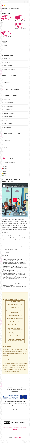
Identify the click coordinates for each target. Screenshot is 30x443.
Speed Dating (7, 62)
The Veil (5, 120)
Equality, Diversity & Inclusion (11, 144)
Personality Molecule (9, 79)
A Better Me (6, 147)
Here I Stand (7, 99)
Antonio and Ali (8, 109)
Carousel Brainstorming (10, 151)
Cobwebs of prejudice (9, 116)
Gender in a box (8, 86)
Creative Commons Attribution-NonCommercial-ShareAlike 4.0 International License (15, 427)
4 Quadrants (7, 140)
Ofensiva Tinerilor (17, 437)
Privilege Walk (7, 127)
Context (6, 45)
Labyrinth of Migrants (9, 113)
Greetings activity (8, 82)
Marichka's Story (8, 102)
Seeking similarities (8, 65)
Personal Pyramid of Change (11, 137)
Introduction (7, 58)
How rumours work (9, 106)
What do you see (8, 123)
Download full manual (9, 162)
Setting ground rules (9, 69)
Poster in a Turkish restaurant (11, 89)
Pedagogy (6, 49)
